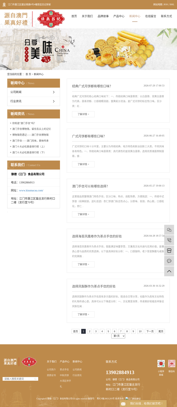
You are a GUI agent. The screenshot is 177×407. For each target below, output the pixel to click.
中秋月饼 (64, 375)
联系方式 (166, 16)
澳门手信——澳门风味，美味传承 (30, 140)
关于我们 (87, 16)
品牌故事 (103, 16)
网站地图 (158, 4)
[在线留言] (169, 261)
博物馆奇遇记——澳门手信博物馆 (30, 135)
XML (171, 4)
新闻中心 (134, 16)
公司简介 (51, 369)
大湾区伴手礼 (65, 383)
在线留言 (150, 16)
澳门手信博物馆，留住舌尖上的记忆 (31, 129)
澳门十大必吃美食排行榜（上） (29, 146)
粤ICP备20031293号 (106, 398)
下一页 (150, 331)
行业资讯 (15, 101)
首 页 (28, 74)
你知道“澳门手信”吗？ (24, 123)
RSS (166, 4)
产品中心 (118, 16)
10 (140, 331)
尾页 (161, 331)
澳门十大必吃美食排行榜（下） (29, 152)
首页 (74, 16)
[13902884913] (169, 240)
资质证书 (51, 375)
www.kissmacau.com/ (31, 190)
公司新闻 (15, 92)
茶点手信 (64, 369)
